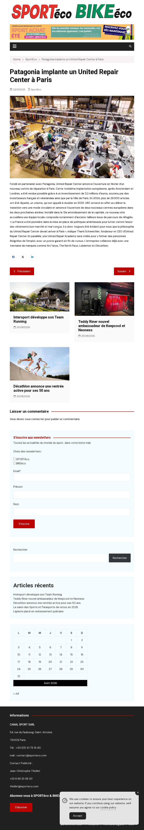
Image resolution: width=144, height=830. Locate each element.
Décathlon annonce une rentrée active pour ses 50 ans (39, 388)
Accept (77, 816)
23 (81, 662)
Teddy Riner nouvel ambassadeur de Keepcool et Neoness (101, 325)
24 (18, 669)
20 (50, 662)
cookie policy (108, 807)
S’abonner (21, 807)
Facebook (13, 256)
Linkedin (32, 256)
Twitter (22, 256)
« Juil (16, 693)
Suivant (121, 271)
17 (19, 662)
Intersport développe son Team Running (37, 594)
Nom (16, 504)
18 (29, 662)
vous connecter (34, 419)
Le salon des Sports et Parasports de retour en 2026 (45, 607)
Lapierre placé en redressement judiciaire (38, 611)
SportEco (36, 89)
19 (40, 662)
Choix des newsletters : (27, 451)
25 (29, 669)
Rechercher (20, 549)
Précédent (24, 271)
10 (18, 654)
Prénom (18, 487)
